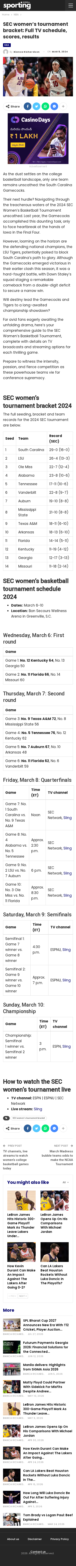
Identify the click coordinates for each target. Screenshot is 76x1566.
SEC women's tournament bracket (29, 1118)
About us (13, 1539)
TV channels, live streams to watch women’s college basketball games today (16, 1159)
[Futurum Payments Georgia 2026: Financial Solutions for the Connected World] (11, 1347)
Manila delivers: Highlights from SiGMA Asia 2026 (44, 1367)
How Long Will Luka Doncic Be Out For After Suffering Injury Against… (46, 1497)
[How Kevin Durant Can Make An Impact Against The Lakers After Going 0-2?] (21, 1252)
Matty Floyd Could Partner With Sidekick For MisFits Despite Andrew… (44, 1386)
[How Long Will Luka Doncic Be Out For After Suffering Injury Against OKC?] (11, 1497)
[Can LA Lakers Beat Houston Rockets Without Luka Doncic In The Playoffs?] (55, 1252)
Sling (67, 817)
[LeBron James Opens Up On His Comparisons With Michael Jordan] (55, 1200)
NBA (7, 45)
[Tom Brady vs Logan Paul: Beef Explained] (11, 1519)
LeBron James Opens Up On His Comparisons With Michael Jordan (47, 1431)
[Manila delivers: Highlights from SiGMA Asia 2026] (11, 1369)
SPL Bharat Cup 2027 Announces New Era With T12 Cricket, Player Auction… (46, 1325)
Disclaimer (35, 1539)
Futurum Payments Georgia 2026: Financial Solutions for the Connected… (45, 1347)
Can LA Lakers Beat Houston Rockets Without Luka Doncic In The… (46, 1475)
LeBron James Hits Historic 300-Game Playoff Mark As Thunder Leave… (44, 1409)
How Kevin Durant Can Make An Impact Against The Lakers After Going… (47, 1453)
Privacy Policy (59, 1539)
